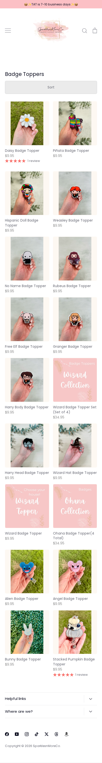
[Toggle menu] (7, 30)
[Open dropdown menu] (90, 698)
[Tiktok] (37, 734)
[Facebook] (7, 734)
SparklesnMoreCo (46, 746)
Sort (51, 87)
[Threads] (56, 734)
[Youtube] (17, 734)
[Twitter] (46, 734)
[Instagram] (27, 734)
